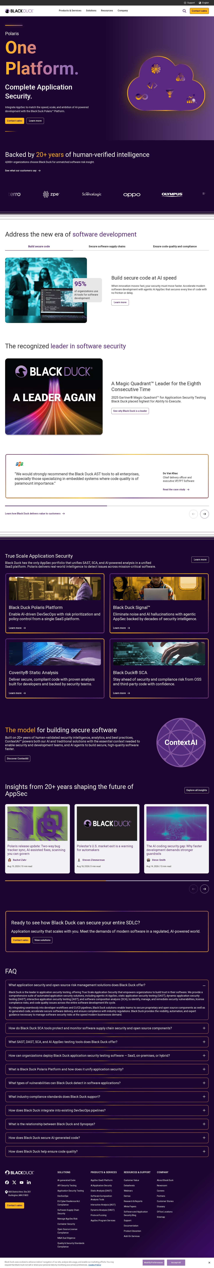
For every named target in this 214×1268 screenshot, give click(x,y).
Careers (160, 1191)
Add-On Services (132, 1236)
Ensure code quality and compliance (175, 246)
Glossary (161, 1206)
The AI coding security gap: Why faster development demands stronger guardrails (174, 850)
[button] (204, 514)
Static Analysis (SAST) (101, 1191)
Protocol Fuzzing (99, 1215)
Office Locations (165, 1212)
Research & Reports (133, 1201)
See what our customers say (20, 171)
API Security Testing (67, 1185)
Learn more (35, 120)
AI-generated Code (66, 1180)
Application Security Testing (71, 1191)
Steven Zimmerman (93, 860)
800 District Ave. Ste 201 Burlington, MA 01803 (19, 1193)
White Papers (130, 1206)
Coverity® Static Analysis (33, 672)
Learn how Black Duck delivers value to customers (33, 513)
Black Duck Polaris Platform (36, 607)
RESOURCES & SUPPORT (137, 1172)
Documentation (131, 1226)
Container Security (66, 1224)
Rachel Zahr (19, 860)
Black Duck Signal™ (131, 607)
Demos (127, 1196)
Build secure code (39, 246)
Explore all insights (196, 790)
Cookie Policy (94, 1265)
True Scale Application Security (99, 992)
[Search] (184, 11)
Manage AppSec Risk (67, 1219)
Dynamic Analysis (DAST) (103, 1210)
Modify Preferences (153, 1262)
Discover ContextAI (17, 758)
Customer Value (131, 1180)
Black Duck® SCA (130, 672)
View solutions (43, 940)
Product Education (132, 1231)
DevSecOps (63, 1196)
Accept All (176, 1262)
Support (191, 3)
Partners (161, 1196)
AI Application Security (101, 1185)
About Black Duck (165, 1180)
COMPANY (162, 1172)
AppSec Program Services (103, 1220)
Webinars (128, 1191)
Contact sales (199, 10)
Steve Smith (159, 860)
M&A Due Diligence (66, 1238)
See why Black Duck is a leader (130, 411)
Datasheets (129, 1185)
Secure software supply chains (107, 246)
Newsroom (162, 1185)
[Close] (209, 1262)
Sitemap (161, 1217)
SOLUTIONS (64, 1172)
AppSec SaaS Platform (102, 1180)
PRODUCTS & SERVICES (104, 1172)
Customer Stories (165, 1201)
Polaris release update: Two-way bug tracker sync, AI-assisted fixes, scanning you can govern (36, 850)
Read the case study (174, 489)
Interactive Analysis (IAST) (103, 1205)
